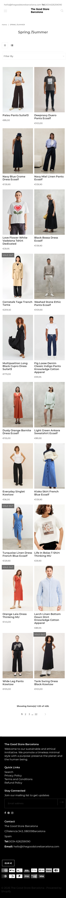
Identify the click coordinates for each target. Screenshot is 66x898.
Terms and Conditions (18, 779)
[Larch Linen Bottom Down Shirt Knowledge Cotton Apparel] (49, 588)
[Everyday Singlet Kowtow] (18, 466)
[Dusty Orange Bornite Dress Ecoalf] (18, 404)
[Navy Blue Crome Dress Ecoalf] (18, 151)
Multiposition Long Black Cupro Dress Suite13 (15, 366)
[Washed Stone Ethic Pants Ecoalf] (49, 276)
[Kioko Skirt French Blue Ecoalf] (49, 466)
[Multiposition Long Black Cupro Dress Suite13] (18, 337)
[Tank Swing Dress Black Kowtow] (49, 655)
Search (8, 772)
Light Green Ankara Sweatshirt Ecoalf (47, 432)
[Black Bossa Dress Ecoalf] (49, 212)
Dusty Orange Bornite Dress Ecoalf (17, 432)
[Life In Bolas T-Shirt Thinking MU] (49, 527)
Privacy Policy (13, 775)
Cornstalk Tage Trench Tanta (17, 303)
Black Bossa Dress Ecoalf (46, 239)
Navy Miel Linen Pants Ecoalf (49, 178)
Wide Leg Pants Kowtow (13, 683)
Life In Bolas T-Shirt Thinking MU (47, 554)
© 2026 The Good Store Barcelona (22, 887)
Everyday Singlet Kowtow (14, 493)
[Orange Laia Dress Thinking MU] (18, 588)
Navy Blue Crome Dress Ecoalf (14, 178)
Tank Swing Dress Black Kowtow (46, 683)
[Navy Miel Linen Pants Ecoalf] (49, 151)
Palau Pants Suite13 (16, 115)
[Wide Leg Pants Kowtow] (18, 655)
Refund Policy (13, 782)
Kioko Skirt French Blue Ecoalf (46, 493)
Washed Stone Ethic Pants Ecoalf (47, 303)
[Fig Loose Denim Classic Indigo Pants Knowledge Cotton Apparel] (49, 337)
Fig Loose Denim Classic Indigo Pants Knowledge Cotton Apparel (47, 368)
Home (4, 25)
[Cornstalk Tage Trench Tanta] (18, 276)
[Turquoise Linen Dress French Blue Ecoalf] (18, 527)
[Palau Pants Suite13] (18, 89)
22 (36, 714)
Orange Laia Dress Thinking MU (15, 616)
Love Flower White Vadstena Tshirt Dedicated (15, 240)
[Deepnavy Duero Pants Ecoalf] (49, 89)
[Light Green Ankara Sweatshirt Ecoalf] (49, 404)
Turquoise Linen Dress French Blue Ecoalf (17, 554)
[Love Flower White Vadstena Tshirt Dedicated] (18, 212)
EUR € (8, 863)
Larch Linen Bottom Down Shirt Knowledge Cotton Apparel (47, 619)
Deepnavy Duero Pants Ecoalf (45, 117)
